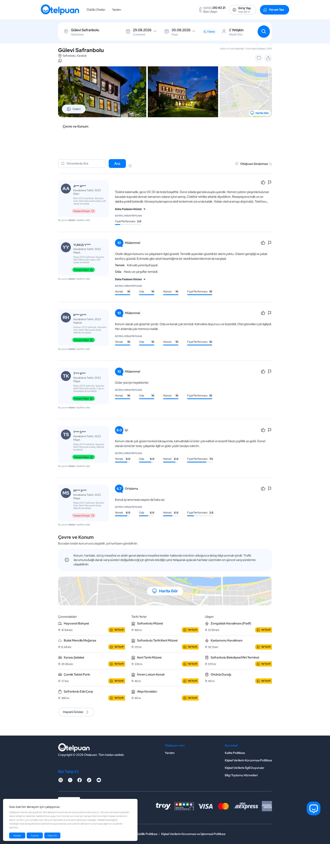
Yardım (116, 10)
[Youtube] (98, 781)
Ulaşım (209, 617)
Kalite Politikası (235, 753)
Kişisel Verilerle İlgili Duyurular (244, 768)
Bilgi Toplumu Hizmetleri (241, 775)
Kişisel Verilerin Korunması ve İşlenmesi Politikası (193, 834)
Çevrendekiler (67, 617)
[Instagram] (60, 781)
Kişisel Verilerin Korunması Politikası (248, 760)
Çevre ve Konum (75, 126)
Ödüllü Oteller (96, 10)
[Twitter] (70, 781)
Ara (117, 163)
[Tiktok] (89, 781)
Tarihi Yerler (139, 617)
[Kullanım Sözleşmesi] (130, 166)
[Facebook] (79, 781)
